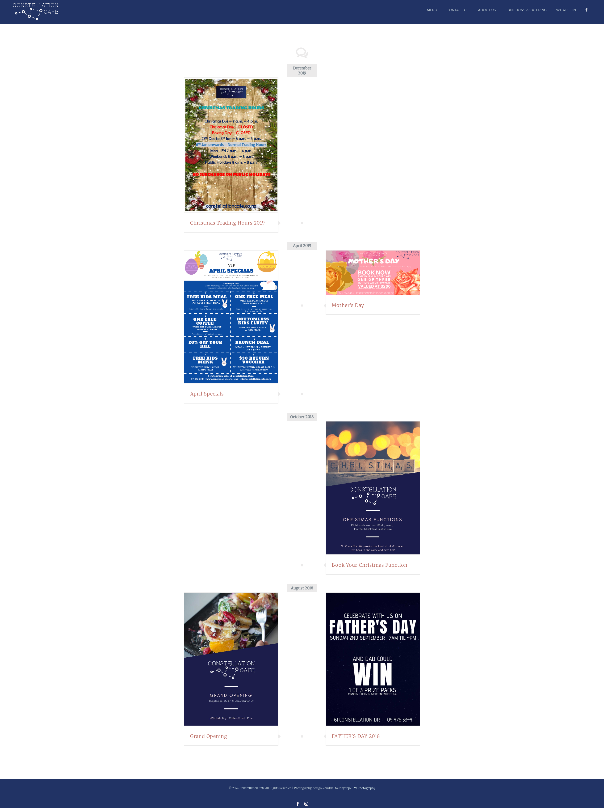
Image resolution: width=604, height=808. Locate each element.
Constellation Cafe (252, 788)
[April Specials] (231, 317)
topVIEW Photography (360, 788)
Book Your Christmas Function (367, 488)
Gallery (237, 145)
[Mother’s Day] (373, 273)
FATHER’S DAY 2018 (367, 659)
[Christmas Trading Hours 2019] (231, 145)
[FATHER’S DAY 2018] (373, 659)
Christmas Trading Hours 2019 (225, 145)
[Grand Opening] (231, 659)
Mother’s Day (367, 272)
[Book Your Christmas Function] (373, 487)
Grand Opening (225, 659)
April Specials (225, 317)
